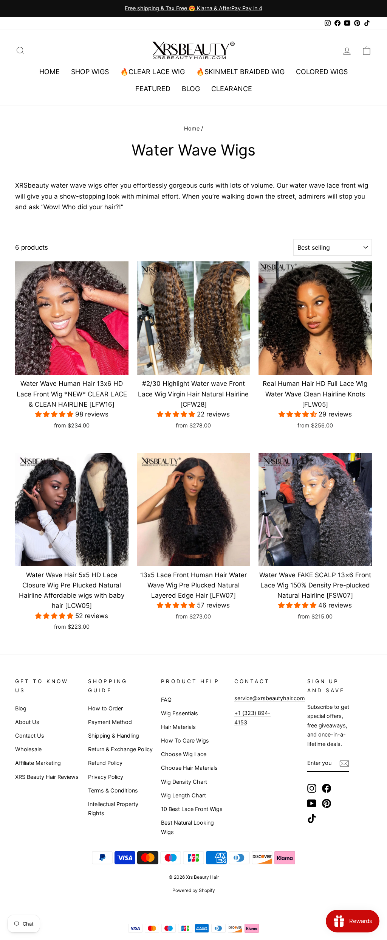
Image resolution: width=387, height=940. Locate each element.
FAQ (166, 699)
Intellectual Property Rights (113, 809)
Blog (191, 89)
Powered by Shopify (193, 890)
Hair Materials (178, 727)
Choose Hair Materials (189, 767)
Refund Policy (105, 763)
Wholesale (28, 749)
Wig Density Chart (184, 781)
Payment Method (110, 722)
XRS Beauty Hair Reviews (47, 777)
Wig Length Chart (183, 795)
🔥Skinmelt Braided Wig (240, 72)
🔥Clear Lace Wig (152, 72)
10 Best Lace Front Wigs (192, 809)
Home (49, 72)
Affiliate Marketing (38, 763)
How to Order (105, 708)
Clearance (231, 89)
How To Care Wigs (185, 740)
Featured (152, 89)
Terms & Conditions (113, 790)
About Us (27, 722)
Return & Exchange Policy (120, 749)
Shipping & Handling (113, 735)
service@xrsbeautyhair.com (269, 698)
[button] (55, 414)
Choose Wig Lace (183, 754)
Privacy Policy (105, 777)
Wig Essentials (179, 713)
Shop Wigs (90, 72)
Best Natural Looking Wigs (187, 827)
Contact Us (29, 735)
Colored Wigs (322, 72)
